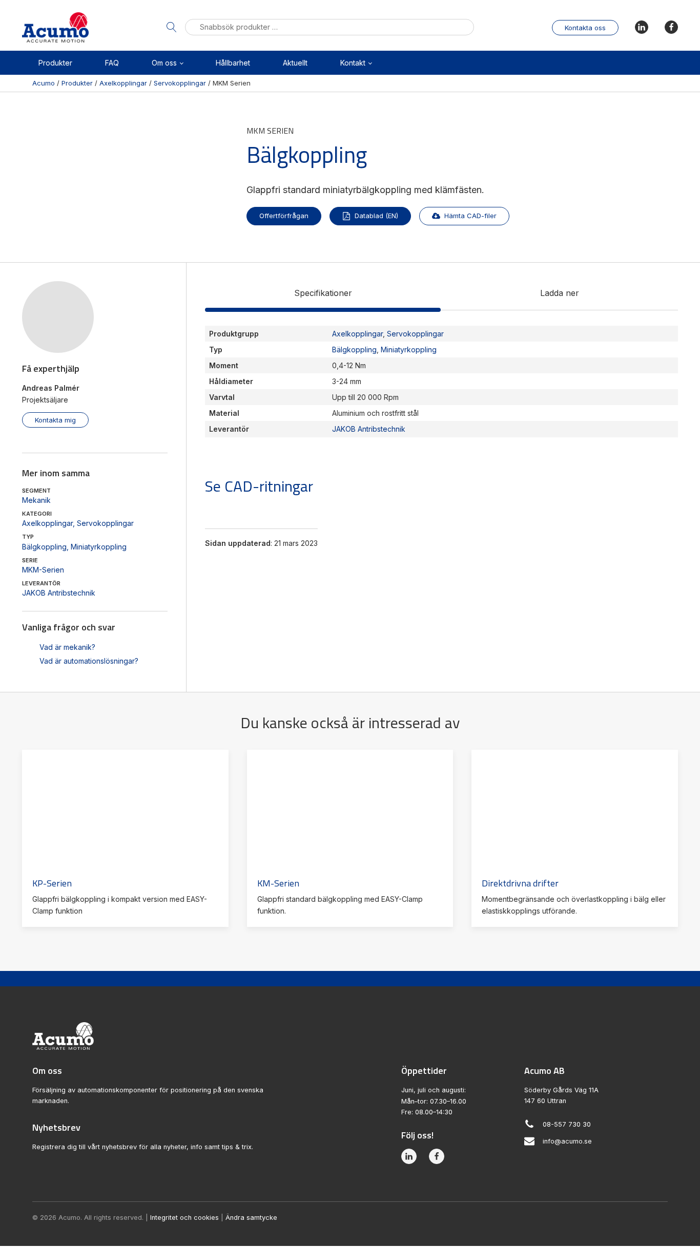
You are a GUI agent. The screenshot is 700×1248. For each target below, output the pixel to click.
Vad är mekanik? (67, 647)
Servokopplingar (105, 523)
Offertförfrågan (283, 215)
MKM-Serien (43, 569)
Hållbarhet (233, 62)
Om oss (164, 62)
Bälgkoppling (44, 546)
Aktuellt (295, 62)
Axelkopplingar (47, 523)
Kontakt (352, 62)
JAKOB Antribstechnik (58, 592)
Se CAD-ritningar (259, 486)
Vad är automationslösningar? (88, 661)
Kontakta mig (55, 420)
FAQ (112, 62)
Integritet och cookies (184, 1217)
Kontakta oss (585, 28)
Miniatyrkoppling (99, 546)
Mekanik (36, 500)
